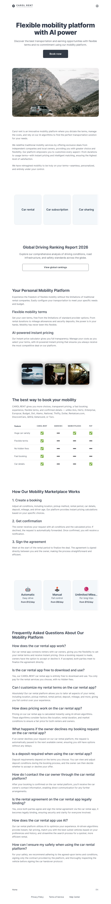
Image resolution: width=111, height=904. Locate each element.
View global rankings (55, 267)
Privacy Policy (37, 897)
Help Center (74, 897)
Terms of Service (56, 897)
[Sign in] (97, 6)
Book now (56, 53)
